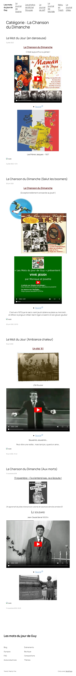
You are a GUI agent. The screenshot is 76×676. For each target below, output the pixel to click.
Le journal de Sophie (18, 7)
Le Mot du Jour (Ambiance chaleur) (29, 339)
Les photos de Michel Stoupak (30, 7)
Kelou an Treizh (60, 7)
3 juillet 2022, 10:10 (11, 164)
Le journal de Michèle (51, 7)
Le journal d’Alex (69, 7)
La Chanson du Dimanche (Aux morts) (31, 469)
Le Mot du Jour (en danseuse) (26, 38)
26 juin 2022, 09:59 (12, 324)
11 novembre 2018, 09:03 (13, 608)
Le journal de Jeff (42, 7)
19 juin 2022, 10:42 (11, 454)
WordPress (69, 671)
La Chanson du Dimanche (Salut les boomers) (37, 179)
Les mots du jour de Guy (8, 7)
